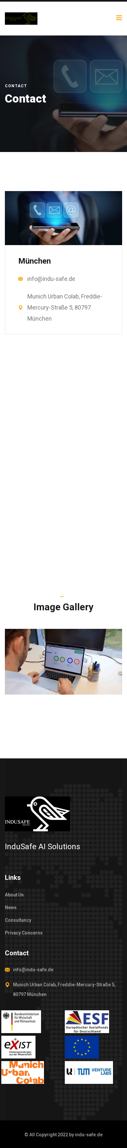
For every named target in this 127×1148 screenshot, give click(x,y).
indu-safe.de (89, 1134)
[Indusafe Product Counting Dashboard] (63, 662)
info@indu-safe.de (51, 278)
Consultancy (18, 920)
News (11, 907)
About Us (14, 894)
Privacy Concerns (24, 932)
